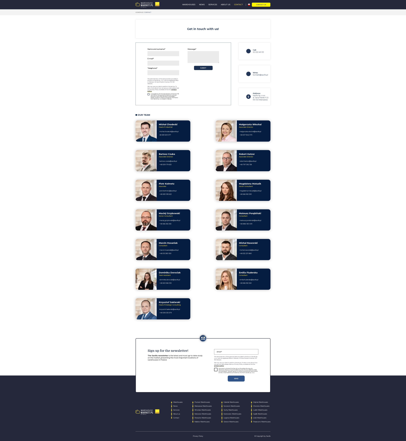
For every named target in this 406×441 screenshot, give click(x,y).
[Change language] (250, 4)
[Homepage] (147, 4)
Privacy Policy (198, 436)
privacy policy (219, 366)
